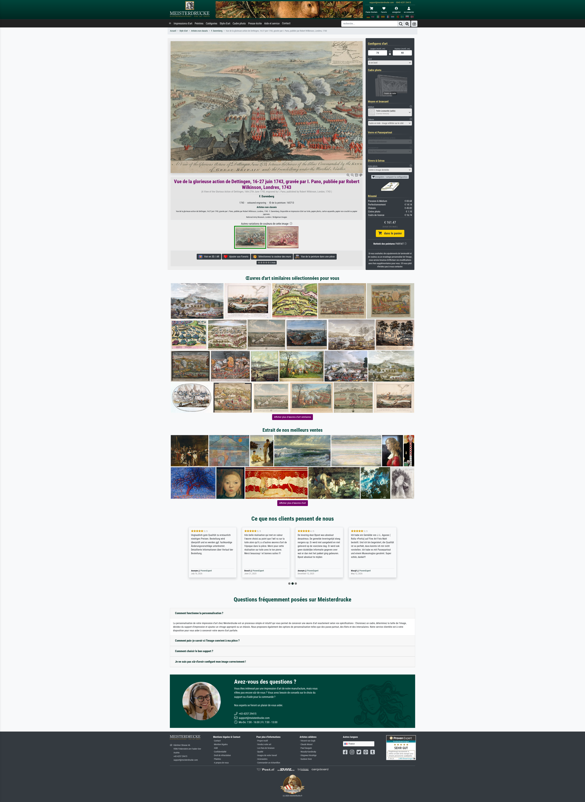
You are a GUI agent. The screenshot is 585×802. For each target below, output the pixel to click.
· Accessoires (261, 759)
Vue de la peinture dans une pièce (317, 256)
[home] (170, 23)
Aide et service (272, 23)
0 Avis (272, 262)
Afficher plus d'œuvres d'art (292, 503)
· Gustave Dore (306, 759)
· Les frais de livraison (265, 748)
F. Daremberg (216, 31)
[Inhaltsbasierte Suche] (407, 24)
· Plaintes (217, 759)
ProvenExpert (201, 570)
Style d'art (225, 23)
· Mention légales (220, 744)
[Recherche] (401, 24)
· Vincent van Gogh (307, 740)
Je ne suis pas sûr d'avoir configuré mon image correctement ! (210, 661)
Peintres (199, 23)
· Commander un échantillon (268, 762)
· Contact (217, 740)
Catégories (211, 23)
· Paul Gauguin (306, 748)
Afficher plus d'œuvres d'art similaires (292, 417)
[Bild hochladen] (414, 24)
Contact (286, 23)
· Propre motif (262, 740)
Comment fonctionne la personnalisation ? (199, 613)
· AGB (215, 748)
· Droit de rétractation (222, 755)
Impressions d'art (183, 23)
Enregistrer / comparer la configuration (391, 177)
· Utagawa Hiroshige (308, 755)
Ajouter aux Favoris (237, 256)
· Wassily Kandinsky (308, 751)
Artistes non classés (199, 31)
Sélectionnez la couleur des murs (274, 256)
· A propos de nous (221, 762)
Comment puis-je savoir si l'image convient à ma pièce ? (207, 640)
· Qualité (259, 751)
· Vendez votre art (263, 744)
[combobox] (390, 62)
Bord (370, 59)
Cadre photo (239, 23)
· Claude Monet (306, 744)
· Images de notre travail (266, 755)
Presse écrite (255, 23)
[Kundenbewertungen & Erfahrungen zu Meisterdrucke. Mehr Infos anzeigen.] (401, 747)
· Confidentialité (219, 751)
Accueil (173, 31)
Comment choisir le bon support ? (194, 651)
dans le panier (392, 233)
